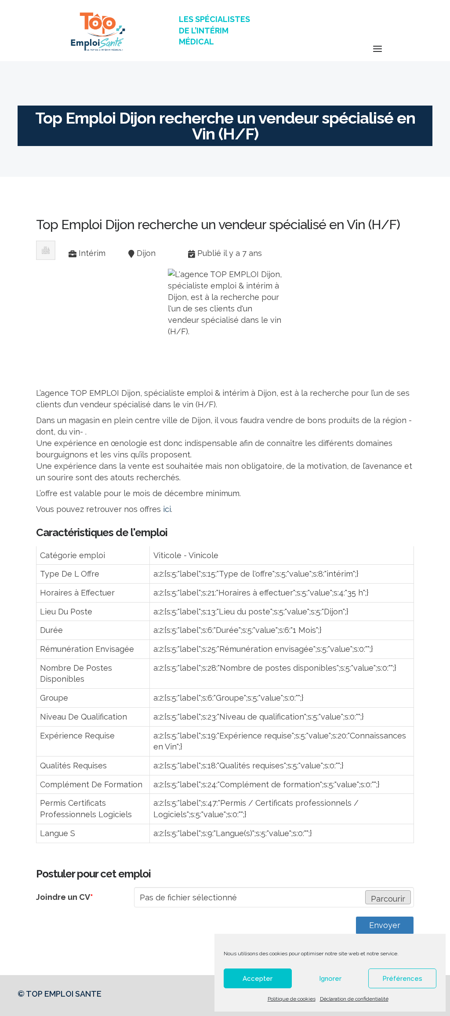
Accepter (257, 979)
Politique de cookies (292, 999)
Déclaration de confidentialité (354, 999)
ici (167, 509)
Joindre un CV (64, 897)
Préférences (402, 979)
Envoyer (384, 925)
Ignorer (330, 979)
